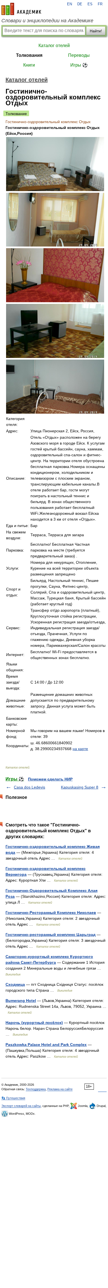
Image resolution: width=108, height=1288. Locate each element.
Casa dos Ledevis (29, 787)
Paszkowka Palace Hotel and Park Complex (46, 1044)
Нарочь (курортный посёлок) (34, 1022)
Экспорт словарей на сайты (21, 1106)
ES (90, 4)
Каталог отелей (54, 45)
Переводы (79, 55)
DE (79, 4)
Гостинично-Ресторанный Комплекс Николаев (51, 912)
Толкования (29, 55)
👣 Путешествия (13, 1098)
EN (69, 4)
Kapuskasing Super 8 (79, 787)
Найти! (96, 31)
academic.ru (21, 9)
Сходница (15, 984)
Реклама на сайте (60, 1089)
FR (100, 4)
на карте (80, 749)
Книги (29, 65)
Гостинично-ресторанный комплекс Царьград (51, 934)
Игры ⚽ (79, 65)
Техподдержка (36, 1089)
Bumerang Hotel (21, 1000)
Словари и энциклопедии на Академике (47, 20)
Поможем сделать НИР (50, 779)
